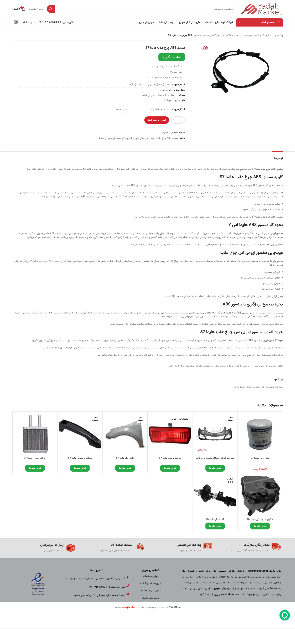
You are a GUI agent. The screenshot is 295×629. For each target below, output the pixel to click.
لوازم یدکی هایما (124, 138)
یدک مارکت (277, 35)
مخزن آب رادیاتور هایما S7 (260, 519)
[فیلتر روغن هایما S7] (260, 434)
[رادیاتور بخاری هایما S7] (35, 434)
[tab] (277, 156)
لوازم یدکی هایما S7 (105, 138)
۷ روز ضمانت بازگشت (150, 583)
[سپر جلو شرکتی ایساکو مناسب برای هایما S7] (215, 434)
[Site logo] (261, 9)
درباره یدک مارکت (150, 598)
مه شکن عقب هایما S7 (170, 458)
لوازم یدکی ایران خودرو (144, 138)
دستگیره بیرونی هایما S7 (80, 458)
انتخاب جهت (178, 109)
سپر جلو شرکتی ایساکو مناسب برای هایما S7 (215, 459)
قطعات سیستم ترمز (249, 35)
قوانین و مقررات (150, 576)
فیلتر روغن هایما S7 (260, 458)
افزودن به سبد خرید (157, 120)
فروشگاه (265, 35)
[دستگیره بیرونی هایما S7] (80, 434)
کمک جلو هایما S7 (215, 519)
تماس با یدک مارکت (151, 590)
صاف (117, 109)
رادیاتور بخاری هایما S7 (35, 458)
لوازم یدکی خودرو (222, 588)
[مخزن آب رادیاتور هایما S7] (260, 495)
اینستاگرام (27, 22)
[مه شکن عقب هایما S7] (170, 434)
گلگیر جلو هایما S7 (125, 458)
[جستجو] (51, 9)
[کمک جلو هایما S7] (215, 495)
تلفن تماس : (56, 22)
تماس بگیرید (171, 57)
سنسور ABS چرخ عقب (213, 35)
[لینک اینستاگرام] (15, 22)
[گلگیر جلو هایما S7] (125, 434)
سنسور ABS (232, 35)
